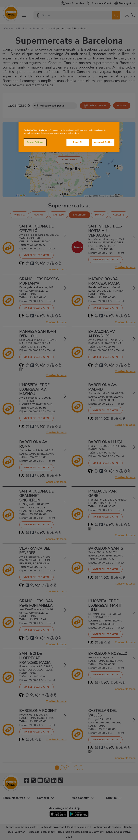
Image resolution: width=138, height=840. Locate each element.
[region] (69, 137)
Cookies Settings (35, 142)
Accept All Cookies (103, 142)
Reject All (77, 142)
